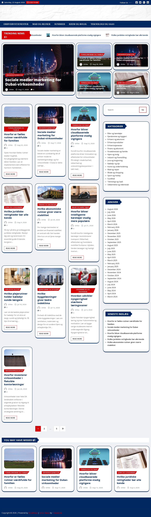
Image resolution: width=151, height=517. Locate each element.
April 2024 (111, 293)
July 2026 (111, 212)
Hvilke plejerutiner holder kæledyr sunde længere (15, 297)
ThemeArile (57, 513)
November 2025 (114, 236)
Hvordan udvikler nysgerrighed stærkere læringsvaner (81, 300)
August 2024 (112, 281)
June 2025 (111, 251)
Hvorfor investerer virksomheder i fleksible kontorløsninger (15, 379)
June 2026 (111, 215)
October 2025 (113, 239)
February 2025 (113, 263)
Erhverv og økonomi (115, 139)
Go (143, 110)
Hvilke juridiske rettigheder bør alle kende (131, 87)
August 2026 (112, 209)
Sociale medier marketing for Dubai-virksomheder (33, 82)
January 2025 (112, 266)
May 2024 (111, 290)
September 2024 (114, 278)
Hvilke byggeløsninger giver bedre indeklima (47, 298)
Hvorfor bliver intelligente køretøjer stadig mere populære (81, 216)
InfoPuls (12, 11)
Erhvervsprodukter (115, 142)
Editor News (44, 513)
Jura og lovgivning (115, 160)
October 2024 (113, 275)
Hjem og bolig (78, 24)
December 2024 (113, 269)
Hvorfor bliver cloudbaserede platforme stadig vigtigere (92, 87)
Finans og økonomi (115, 148)
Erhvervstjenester (16, 24)
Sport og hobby (113, 175)
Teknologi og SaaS (102, 24)
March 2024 (112, 296)
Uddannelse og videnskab (118, 184)
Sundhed (59, 24)
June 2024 (111, 287)
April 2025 (111, 257)
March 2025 (112, 260)
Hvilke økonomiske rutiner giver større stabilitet (49, 212)
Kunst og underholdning (117, 166)
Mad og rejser (41, 24)
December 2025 (113, 233)
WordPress (33, 513)
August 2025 (112, 245)
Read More (10, 174)
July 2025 (111, 248)
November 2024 (114, 272)
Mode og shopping (115, 172)
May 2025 (111, 254)
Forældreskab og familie (117, 151)
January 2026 (112, 230)
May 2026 (111, 218)
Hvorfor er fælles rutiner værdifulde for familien (90, 59)
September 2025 (114, 242)
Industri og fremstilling (117, 157)
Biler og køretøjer (114, 133)
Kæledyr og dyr (113, 163)
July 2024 (111, 284)
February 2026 (113, 227)
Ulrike (11, 89)
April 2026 (111, 221)
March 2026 (112, 224)
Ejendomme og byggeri (117, 136)
